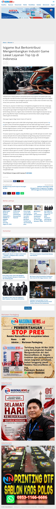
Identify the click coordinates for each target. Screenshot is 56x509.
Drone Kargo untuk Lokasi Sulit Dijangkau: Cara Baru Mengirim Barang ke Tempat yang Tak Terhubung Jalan (28, 217)
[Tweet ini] (9, 193)
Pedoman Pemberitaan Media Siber (29, 507)
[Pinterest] (22, 181)
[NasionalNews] (7, 1)
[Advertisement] (28, 29)
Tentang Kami (17, 507)
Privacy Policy (41, 507)
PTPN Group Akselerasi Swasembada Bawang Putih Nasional (17, 214)
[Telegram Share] (18, 193)
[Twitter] (18, 181)
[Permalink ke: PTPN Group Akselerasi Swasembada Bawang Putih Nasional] (17, 207)
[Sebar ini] (5, 193)
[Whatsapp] (22, 193)
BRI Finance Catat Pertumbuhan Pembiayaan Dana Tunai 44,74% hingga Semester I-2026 (38, 216)
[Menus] (54, 1)
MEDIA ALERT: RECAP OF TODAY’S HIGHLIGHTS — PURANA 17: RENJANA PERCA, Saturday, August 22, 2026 (7, 217)
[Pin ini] (13, 193)
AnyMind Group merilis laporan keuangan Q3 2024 (14, 186)
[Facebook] (14, 181)
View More (28, 308)
